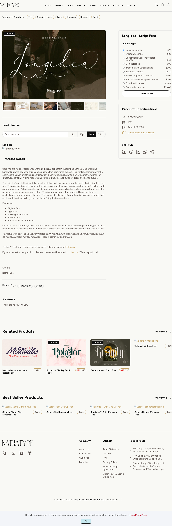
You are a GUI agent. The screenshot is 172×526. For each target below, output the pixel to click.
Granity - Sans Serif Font (103, 370)
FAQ (105, 457)
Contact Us (85, 453)
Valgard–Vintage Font (146, 346)
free (59, 17)
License (107, 453)
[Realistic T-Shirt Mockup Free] (106, 406)
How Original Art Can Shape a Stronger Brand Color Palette (147, 457)
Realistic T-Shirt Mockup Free (103, 413)
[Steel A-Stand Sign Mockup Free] (19, 406)
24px (73, 134)
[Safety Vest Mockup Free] (60, 406)
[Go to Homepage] (9, 6)
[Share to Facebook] (125, 152)
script (39, 285)
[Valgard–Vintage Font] (146, 340)
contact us (73, 252)
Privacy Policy (110, 462)
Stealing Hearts (44, 17)
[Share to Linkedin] (139, 152)
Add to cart (146, 93)
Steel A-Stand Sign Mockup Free (12, 413)
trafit (95, 17)
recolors (71, 17)
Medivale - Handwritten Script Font (14, 371)
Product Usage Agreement (110, 468)
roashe (84, 17)
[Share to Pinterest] (132, 152)
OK (86, 521)
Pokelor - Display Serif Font (58, 371)
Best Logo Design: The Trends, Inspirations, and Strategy (148, 450)
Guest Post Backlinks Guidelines (113, 475)
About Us (84, 449)
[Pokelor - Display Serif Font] (66, 365)
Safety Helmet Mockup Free (147, 413)
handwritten (25, 285)
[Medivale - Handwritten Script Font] (22, 365)
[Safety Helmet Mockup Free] (149, 406)
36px (82, 134)
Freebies (83, 462)
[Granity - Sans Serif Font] (110, 365)
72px (100, 134)
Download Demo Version (141, 132)
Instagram (70, 247)
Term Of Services (111, 449)
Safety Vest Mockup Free (59, 412)
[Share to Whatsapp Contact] (146, 152)
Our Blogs (84, 457)
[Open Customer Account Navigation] (168, 5)
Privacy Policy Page (137, 515)
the (30, 17)
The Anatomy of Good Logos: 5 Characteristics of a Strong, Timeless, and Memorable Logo (148, 466)
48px (91, 134)
